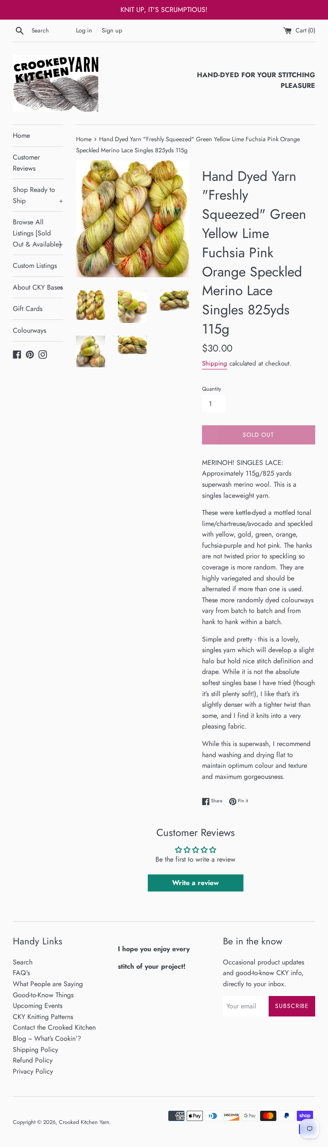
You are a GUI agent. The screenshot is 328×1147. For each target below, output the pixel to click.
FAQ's (21, 973)
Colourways (29, 330)
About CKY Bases (38, 287)
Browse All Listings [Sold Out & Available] (38, 233)
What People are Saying (48, 984)
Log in (84, 30)
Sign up (112, 30)
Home (21, 135)
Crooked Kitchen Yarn (84, 1122)
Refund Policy (33, 1060)
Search (22, 962)
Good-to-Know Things (43, 995)
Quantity (211, 389)
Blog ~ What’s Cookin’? (47, 1038)
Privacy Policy (33, 1071)
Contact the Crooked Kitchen (54, 1027)
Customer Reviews (26, 162)
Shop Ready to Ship (38, 195)
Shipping (214, 363)
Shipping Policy (35, 1049)
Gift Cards (27, 309)
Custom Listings (35, 265)
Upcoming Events (37, 1006)
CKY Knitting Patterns (43, 1017)
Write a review (195, 883)
